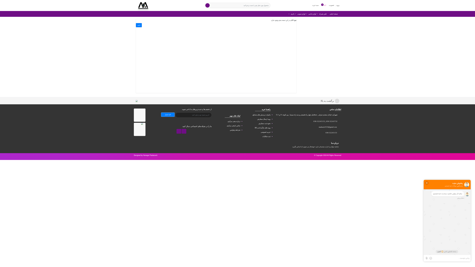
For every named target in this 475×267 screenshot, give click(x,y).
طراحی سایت (468, 158)
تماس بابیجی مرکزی (233, 126)
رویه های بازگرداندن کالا (263, 128)
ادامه (138, 25)
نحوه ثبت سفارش (265, 123)
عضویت (331, 5)
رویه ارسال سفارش (264, 119)
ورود (337, 5)
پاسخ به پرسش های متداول (261, 115)
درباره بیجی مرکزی (234, 121)
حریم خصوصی (266, 132)
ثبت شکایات (266, 136)
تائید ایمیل (168, 114)
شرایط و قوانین (235, 130)
